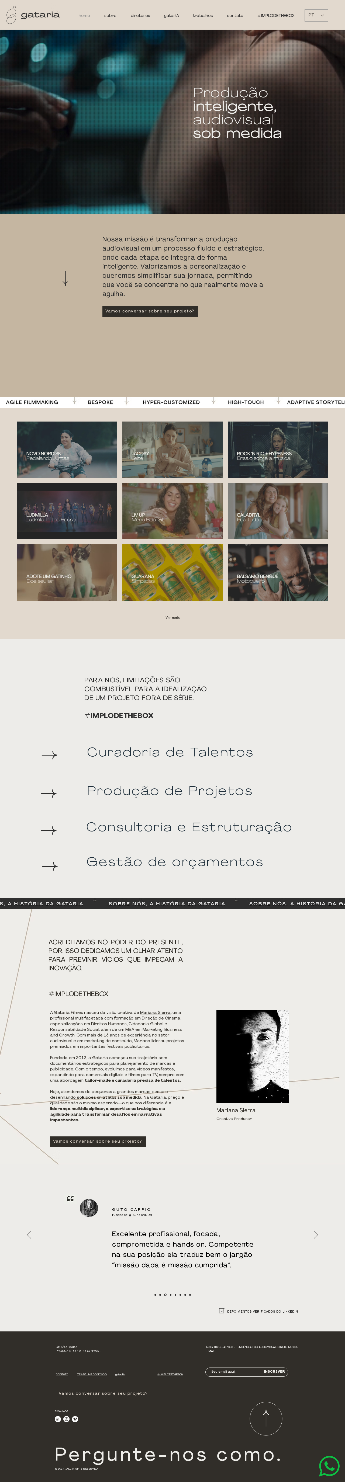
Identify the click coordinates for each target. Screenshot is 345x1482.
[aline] (160, 1295)
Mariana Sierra (155, 1013)
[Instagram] (66, 1419)
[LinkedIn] (58, 1419)
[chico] (170, 1295)
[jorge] (155, 1295)
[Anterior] (29, 1235)
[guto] (165, 1295)
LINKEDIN (290, 1311)
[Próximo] (316, 1235)
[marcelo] (185, 1295)
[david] (175, 1295)
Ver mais (172, 617)
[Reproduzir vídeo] (67, 449)
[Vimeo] (75, 1419)
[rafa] (180, 1295)
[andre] (190, 1295)
